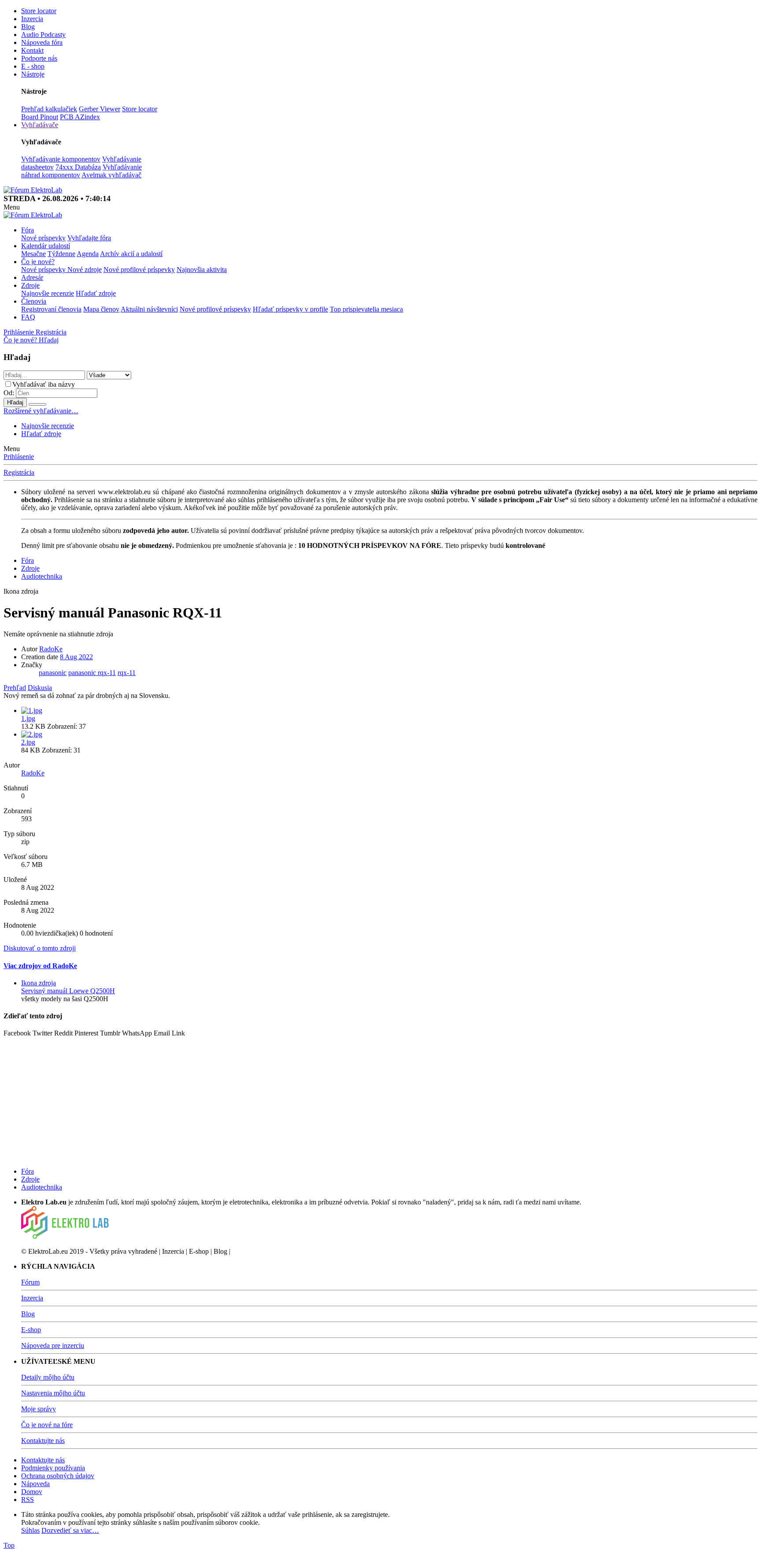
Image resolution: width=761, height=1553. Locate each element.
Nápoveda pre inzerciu (52, 1345)
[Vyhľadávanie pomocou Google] (37, 404)
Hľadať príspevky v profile (290, 309)
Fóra (27, 230)
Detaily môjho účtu (47, 1377)
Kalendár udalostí (45, 246)
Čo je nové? (38, 261)
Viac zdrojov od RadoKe (40, 965)
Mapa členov (101, 309)
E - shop (32, 66)
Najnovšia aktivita (202, 269)
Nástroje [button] (32, 74)
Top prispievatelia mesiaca (366, 309)
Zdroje (30, 285)
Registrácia (19, 472)
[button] (12, 207)
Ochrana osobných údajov (57, 1476)
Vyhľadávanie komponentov (60, 159)
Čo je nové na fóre (47, 1424)
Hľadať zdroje (96, 293)
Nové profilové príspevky (139, 269)
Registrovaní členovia (51, 309)
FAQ (28, 317)
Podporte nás (39, 58)
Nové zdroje (84, 269)
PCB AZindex (80, 117)
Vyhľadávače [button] (39, 124)
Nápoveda (35, 1483)
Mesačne (33, 253)
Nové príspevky (43, 238)
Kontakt (32, 50)
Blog (28, 26)
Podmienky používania (53, 1468)
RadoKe (51, 649)
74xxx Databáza (78, 167)
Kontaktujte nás (43, 1440)
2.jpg (28, 742)
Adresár (32, 277)
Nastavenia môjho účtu (53, 1393)
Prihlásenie (19, 456)
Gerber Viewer (99, 109)
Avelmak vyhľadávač (111, 175)
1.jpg (28, 718)
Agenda (88, 253)
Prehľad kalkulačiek (49, 109)
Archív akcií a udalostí (131, 253)
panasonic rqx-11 (92, 672)
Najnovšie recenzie (47, 293)
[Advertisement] (268, 1098)
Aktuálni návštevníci (149, 309)
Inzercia (32, 18)
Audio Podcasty (43, 34)
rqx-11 (127, 672)
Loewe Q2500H (68, 991)
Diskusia (40, 687)
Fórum (30, 1282)
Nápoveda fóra (42, 42)
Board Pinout (39, 117)
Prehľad (15, 687)
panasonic (52, 672)
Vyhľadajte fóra (89, 238)
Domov (31, 1491)
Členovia (33, 301)
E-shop (31, 1329)
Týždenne (61, 253)
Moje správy (38, 1409)
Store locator (38, 11)
